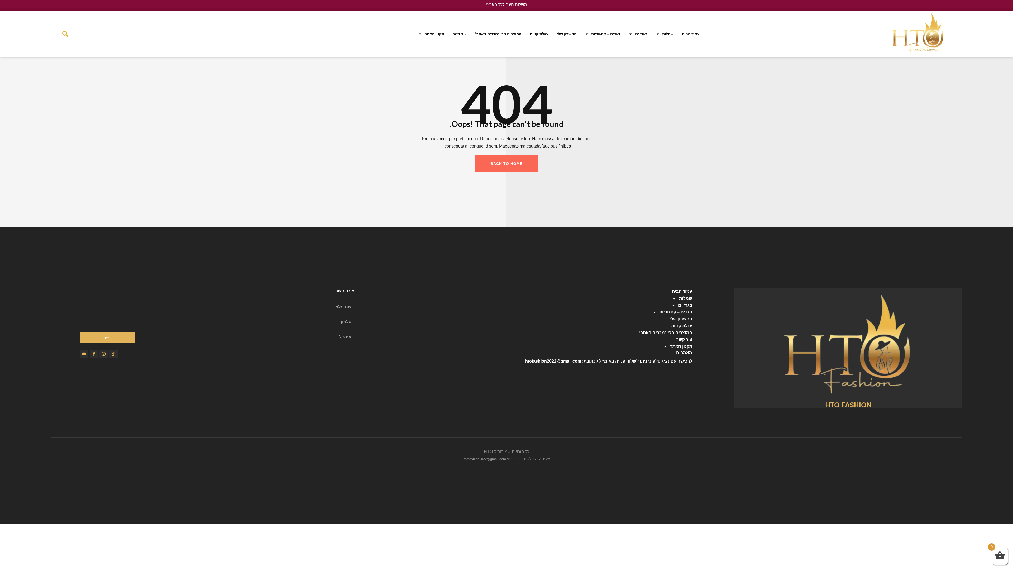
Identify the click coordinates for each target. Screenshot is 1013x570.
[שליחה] (107, 337)
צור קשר (460, 34)
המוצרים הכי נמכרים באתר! (498, 34)
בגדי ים (641, 34)
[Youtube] (84, 354)
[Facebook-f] (94, 354)
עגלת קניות (539, 34)
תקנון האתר (434, 34)
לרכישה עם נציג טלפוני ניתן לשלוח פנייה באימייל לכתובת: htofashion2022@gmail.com (608, 361)
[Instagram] (103, 354)
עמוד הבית (691, 34)
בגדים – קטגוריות (605, 34)
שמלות (667, 34)
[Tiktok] (113, 354)
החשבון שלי (566, 34)
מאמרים (684, 352)
